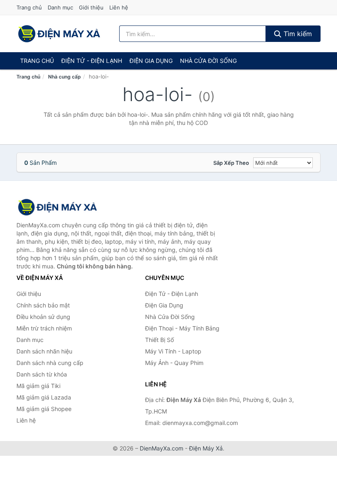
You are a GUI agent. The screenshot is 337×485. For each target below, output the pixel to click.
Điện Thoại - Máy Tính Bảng (182, 328)
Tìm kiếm (297, 34)
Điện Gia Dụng (151, 60)
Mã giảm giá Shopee (44, 408)
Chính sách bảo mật (43, 305)
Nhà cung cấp (64, 77)
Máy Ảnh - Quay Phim (174, 362)
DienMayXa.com (161, 448)
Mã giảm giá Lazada (43, 397)
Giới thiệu (91, 7)
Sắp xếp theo (231, 162)
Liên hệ (118, 7)
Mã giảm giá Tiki (38, 385)
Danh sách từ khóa (41, 374)
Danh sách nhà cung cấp (49, 362)
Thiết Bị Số (159, 339)
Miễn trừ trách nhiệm (44, 328)
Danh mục (60, 7)
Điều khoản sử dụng (43, 316)
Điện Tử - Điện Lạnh (91, 60)
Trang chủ (29, 7)
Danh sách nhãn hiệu (44, 351)
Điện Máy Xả (206, 448)
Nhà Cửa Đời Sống (208, 60)
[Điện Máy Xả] (57, 207)
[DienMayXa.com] (59, 33)
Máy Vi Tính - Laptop (173, 351)
